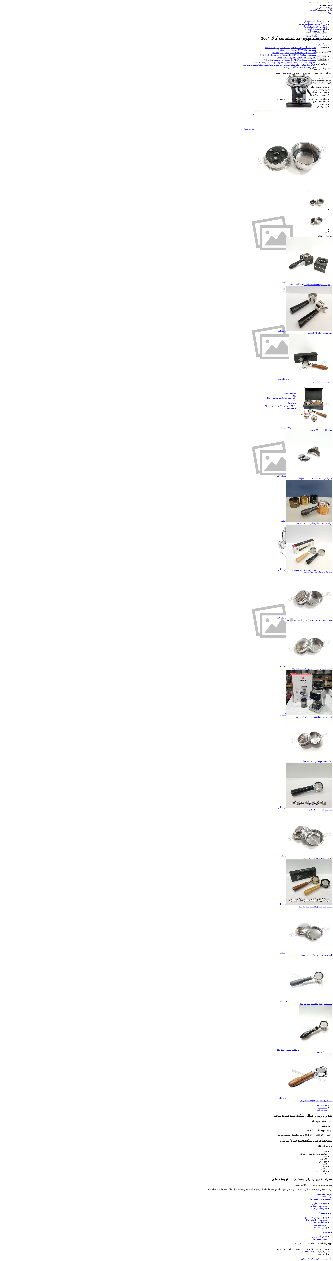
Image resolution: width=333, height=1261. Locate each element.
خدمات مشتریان (325, 1213)
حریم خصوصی (320, 1225)
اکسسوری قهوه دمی (313, 29)
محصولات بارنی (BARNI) (305, 52)
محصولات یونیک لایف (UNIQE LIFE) (300, 62)
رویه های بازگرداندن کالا (316, 1220)
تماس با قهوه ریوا (319, 1236)
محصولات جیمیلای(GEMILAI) (303, 60)
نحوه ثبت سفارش (319, 1203)
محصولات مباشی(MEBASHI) (303, 48)
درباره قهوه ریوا (320, 1239)
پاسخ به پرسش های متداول (315, 1217)
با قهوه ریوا (327, 1232)
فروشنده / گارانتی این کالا (321, 83)
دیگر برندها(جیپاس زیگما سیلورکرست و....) (298, 65)
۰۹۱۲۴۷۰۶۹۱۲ (307, 1252)
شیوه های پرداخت (319, 1208)
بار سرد (318, 34)
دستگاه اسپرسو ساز (313, 21)
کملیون (319, 45)
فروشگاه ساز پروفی (310, 1259)
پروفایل (328, 12)
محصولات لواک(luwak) (306, 57)
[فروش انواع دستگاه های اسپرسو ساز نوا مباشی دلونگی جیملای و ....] (299, 109)
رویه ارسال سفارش (318, 1206)
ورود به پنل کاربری (324, 7)
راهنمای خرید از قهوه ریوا (321, 1199)
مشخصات (322, 1107)
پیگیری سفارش (320, 1227)
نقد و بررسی (321, 1105)
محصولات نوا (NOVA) (306, 50)
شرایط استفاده (320, 1222)
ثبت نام (312, 10)
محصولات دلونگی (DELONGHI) (302, 55)
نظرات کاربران (320, 1110)
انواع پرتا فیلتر (310, 47)
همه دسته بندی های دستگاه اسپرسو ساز (299, 67)
